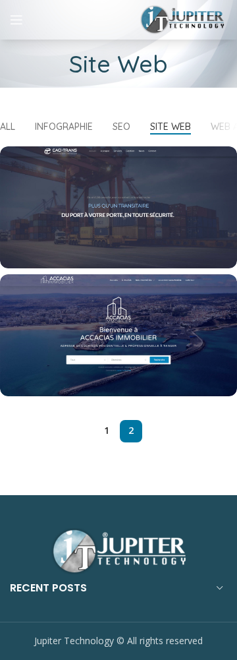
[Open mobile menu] (16, 20)
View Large (227, 156)
